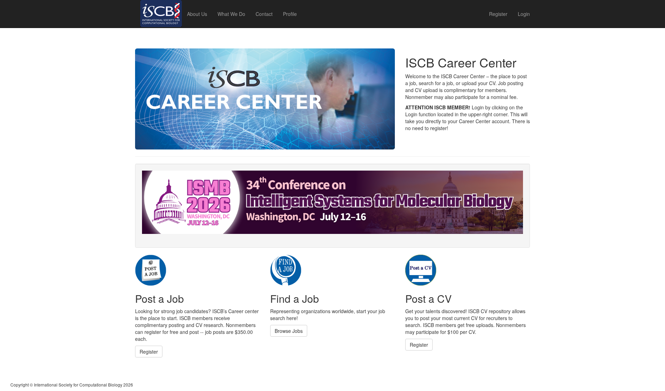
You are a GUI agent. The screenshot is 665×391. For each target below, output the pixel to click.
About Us (197, 13)
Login (524, 13)
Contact (264, 13)
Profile (290, 13)
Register (498, 13)
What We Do (231, 13)
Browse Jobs (289, 330)
